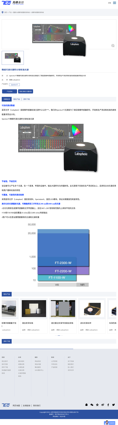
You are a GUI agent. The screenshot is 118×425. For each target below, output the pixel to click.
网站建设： (56, 416)
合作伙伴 (71, 370)
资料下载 (26, 99)
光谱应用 (21, 370)
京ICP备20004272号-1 (62, 414)
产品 (10, 12)
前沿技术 (5, 361)
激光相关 (21, 361)
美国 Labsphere (14, 80)
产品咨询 (9, 91)
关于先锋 (71, 361)
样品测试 (38, 361)
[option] (59, 42)
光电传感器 (22, 373)
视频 (3, 373)
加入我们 (71, 367)
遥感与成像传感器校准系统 (21, 12)
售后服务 (38, 367)
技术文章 (5, 364)
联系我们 (71, 364)
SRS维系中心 (39, 370)
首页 (5, 12)
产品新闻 (54, 367)
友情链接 (26, 405)
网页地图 (16, 405)
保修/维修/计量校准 (25, 91)
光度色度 (21, 367)
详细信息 (6, 99)
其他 (19, 376)
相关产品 (16, 99)
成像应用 (21, 364)
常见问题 (38, 364)
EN (109, 3)
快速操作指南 (6, 370)
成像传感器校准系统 (37, 12)
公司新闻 (54, 361)
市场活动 (54, 364)
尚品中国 (62, 416)
